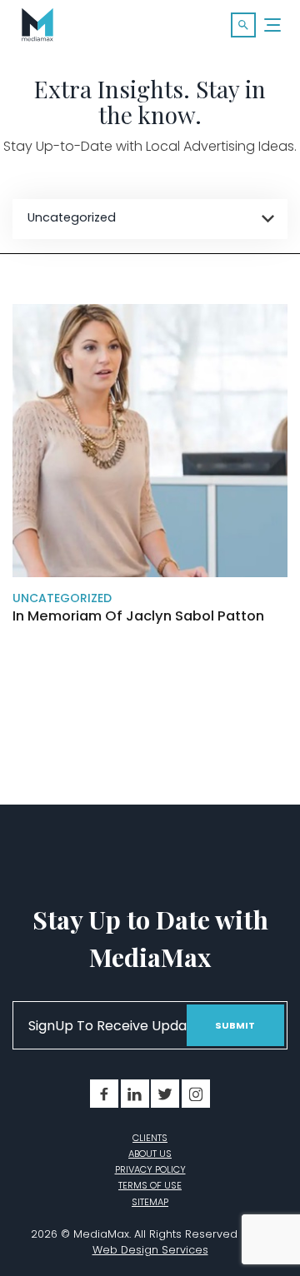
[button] (243, 24)
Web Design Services (150, 1250)
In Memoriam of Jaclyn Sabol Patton (138, 616)
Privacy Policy (150, 1169)
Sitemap (150, 1202)
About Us (150, 1153)
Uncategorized (62, 598)
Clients (150, 1137)
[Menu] (273, 25)
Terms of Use (150, 1185)
